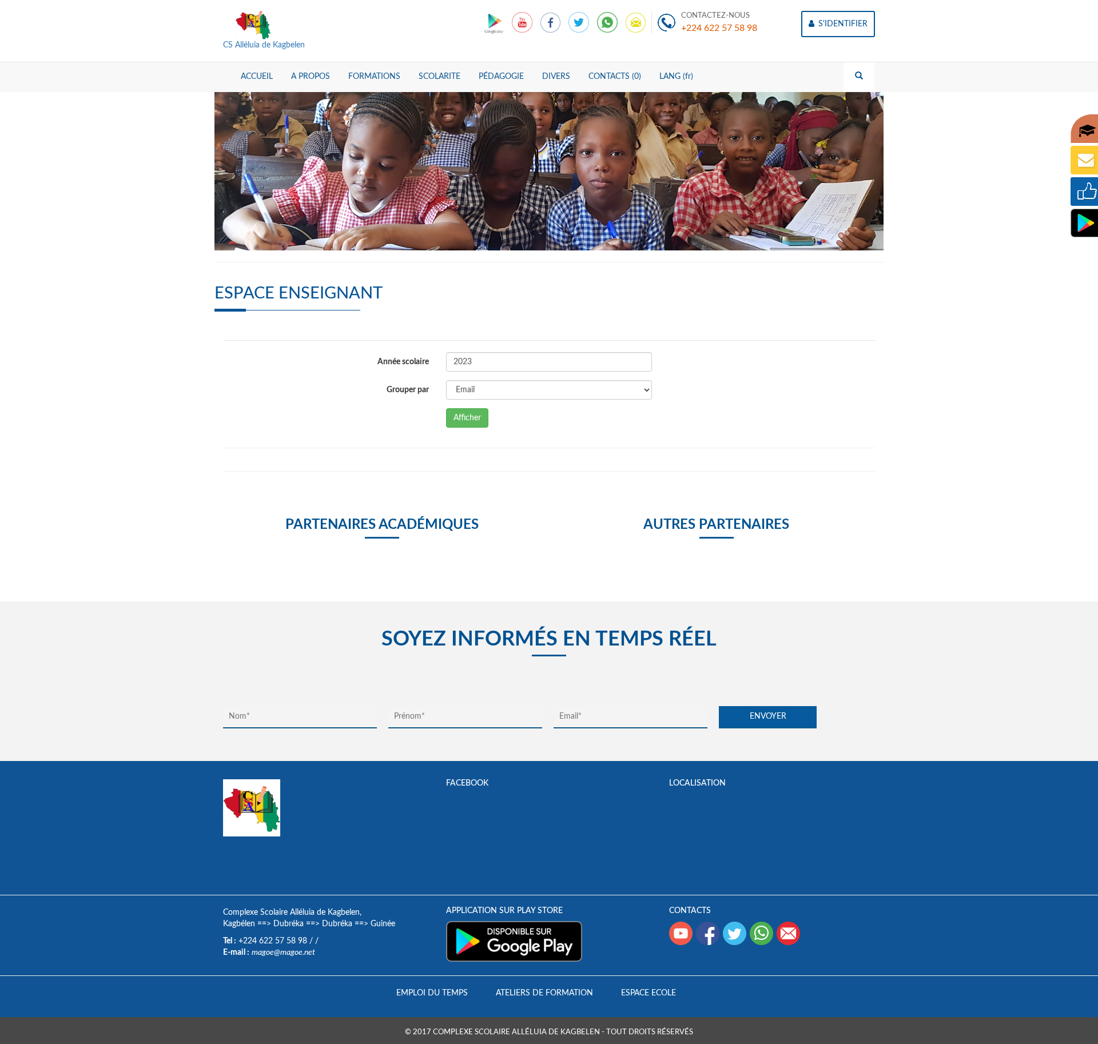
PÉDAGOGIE (501, 77)
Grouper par (408, 390)
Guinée (383, 924)
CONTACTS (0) (614, 77)
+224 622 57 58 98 (719, 28)
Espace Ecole (648, 993)
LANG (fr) (676, 77)
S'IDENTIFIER (842, 24)
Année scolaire (403, 362)
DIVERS (556, 77)
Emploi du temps (432, 993)
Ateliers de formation (544, 993)
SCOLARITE (439, 77)
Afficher (467, 418)
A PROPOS (310, 77)
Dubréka (288, 924)
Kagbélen (239, 924)
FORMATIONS (374, 77)
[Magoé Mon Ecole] (495, 22)
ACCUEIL (257, 77)
